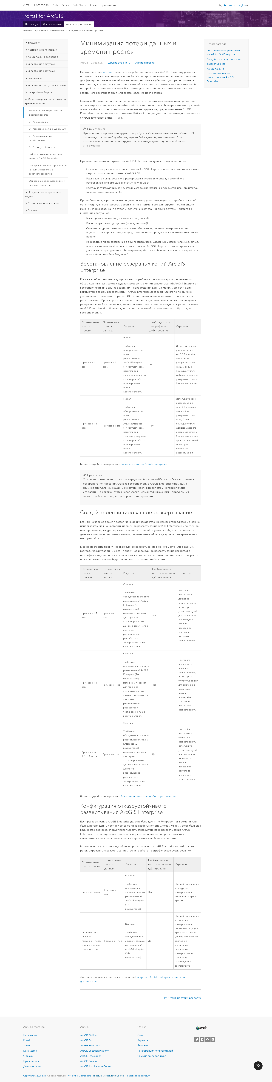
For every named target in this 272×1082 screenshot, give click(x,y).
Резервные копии (143, 463)
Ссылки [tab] (32, 210)
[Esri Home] (201, 1028)
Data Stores (79, 5)
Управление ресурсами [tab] (42, 70)
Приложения (108, 5)
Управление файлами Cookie (108, 1075)
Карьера (142, 1040)
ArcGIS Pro (86, 1040)
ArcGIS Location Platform (94, 1050)
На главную (32, 24)
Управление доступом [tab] (41, 63)
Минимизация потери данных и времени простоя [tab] (45, 101)
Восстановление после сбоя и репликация (148, 796)
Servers (66, 5)
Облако (93, 5)
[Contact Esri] (212, 1039)
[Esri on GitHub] (207, 1039)
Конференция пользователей (155, 1050)
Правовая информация (138, 1075)
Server (27, 1045)
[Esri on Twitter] (196, 1039)
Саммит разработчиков (151, 1055)
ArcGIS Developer (90, 1055)
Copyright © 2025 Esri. (34, 1075)
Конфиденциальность (79, 1075)
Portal (56, 5)
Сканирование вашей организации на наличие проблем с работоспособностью (48, 169)
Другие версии (117, 62)
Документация (32, 1066)
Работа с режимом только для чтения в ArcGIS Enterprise (45, 156)
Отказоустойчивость (43, 147)
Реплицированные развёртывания (40, 138)
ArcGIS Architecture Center (95, 1066)
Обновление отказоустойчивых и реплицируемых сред (47, 182)
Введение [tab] (34, 42)
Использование (52, 24)
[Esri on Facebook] (202, 1039)
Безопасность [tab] (36, 77)
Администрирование (79, 24)
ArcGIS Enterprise (36, 5)
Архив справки (145, 62)
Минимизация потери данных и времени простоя (76, 30)
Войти (231, 5)
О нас (140, 1035)
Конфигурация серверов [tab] (43, 56)
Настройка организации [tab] (42, 49)
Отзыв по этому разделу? (184, 997)
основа (107, 71)
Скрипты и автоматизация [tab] (43, 203)
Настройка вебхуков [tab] (40, 92)
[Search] (220, 5)
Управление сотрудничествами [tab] (47, 85)
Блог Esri (142, 1045)
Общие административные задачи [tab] (43, 194)
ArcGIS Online (88, 1035)
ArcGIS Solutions (89, 1061)
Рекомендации (40, 121)
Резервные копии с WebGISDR (49, 128)
